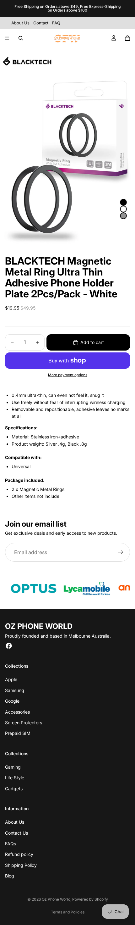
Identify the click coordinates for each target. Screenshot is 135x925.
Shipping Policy (21, 865)
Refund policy (19, 854)
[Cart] (127, 38)
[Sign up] (120, 552)
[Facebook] (9, 646)
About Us (14, 822)
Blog (9, 875)
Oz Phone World (56, 899)
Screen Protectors (23, 722)
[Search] (21, 38)
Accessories (17, 712)
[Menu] (7, 38)
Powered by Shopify (90, 899)
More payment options (67, 375)
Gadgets (14, 788)
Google (12, 701)
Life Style (14, 777)
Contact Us (16, 833)
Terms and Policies (67, 912)
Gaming (13, 767)
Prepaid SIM (17, 733)
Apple (11, 679)
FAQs (10, 843)
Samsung (14, 690)
